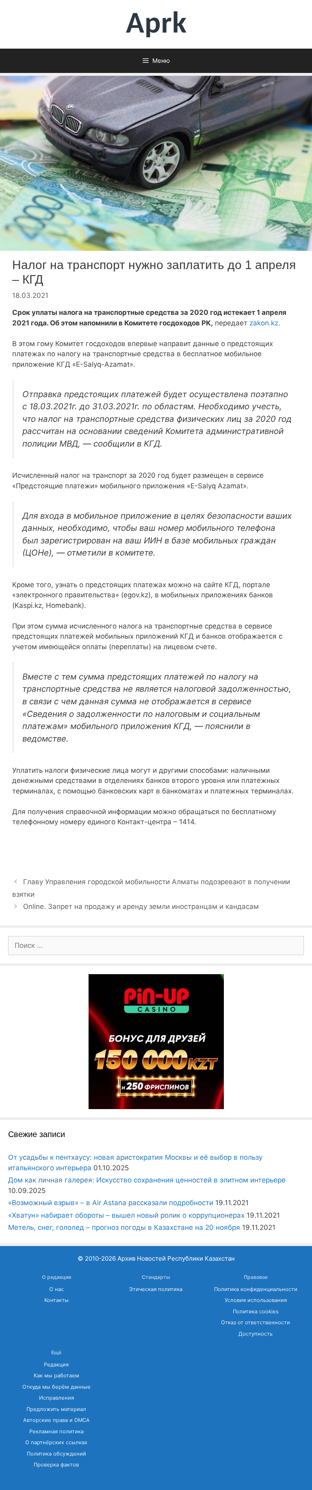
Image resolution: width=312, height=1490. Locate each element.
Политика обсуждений (56, 1454)
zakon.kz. (264, 323)
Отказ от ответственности (255, 1322)
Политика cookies (256, 1311)
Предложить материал (56, 1409)
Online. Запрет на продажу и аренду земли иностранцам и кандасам (141, 906)
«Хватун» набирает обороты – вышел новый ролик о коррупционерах (126, 1215)
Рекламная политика (56, 1431)
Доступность (255, 1334)
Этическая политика (155, 1289)
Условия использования (256, 1300)
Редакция (56, 1365)
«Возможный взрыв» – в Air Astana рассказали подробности (110, 1203)
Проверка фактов (56, 1465)
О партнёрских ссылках (56, 1442)
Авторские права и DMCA (56, 1420)
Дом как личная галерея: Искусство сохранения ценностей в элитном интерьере (147, 1180)
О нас (56, 1289)
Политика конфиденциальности (255, 1289)
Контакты (56, 1300)
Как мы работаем (56, 1375)
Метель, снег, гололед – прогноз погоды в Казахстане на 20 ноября (124, 1227)
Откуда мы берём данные (56, 1387)
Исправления (56, 1398)
